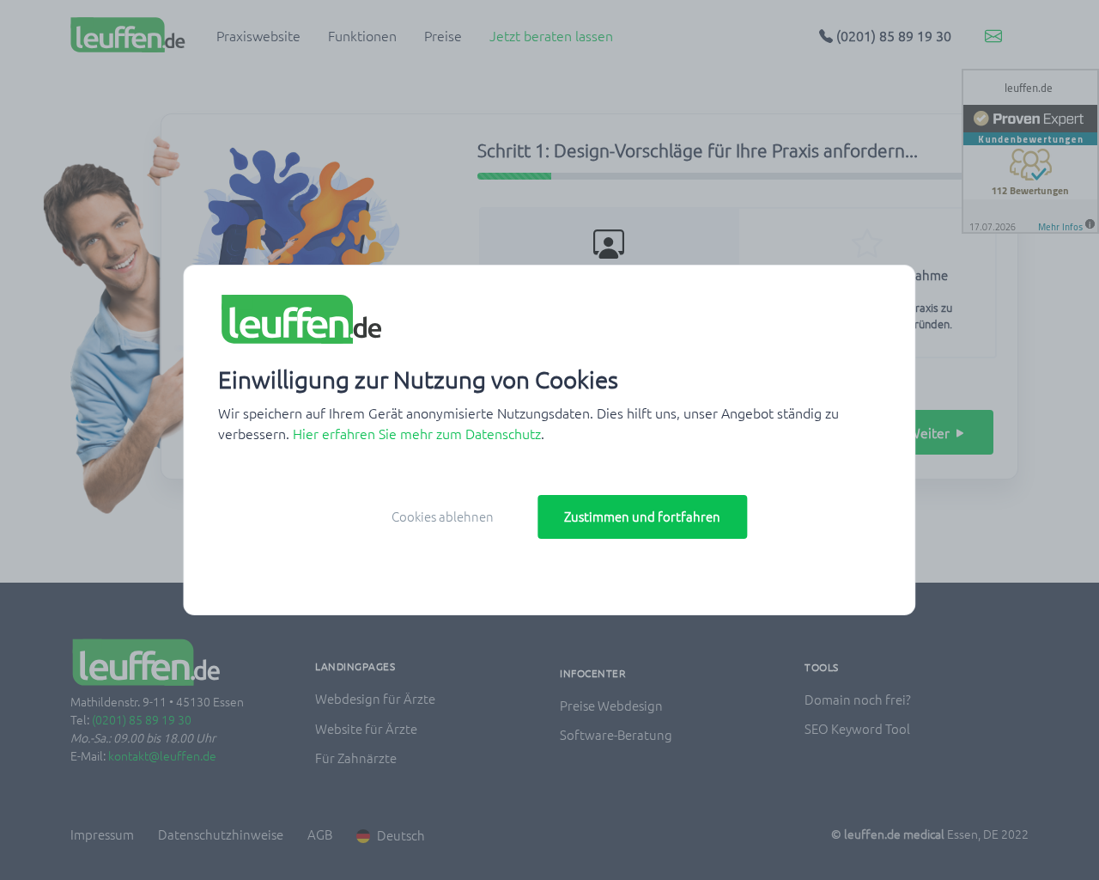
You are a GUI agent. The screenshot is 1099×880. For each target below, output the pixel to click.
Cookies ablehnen (443, 516)
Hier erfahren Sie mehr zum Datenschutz (417, 433)
